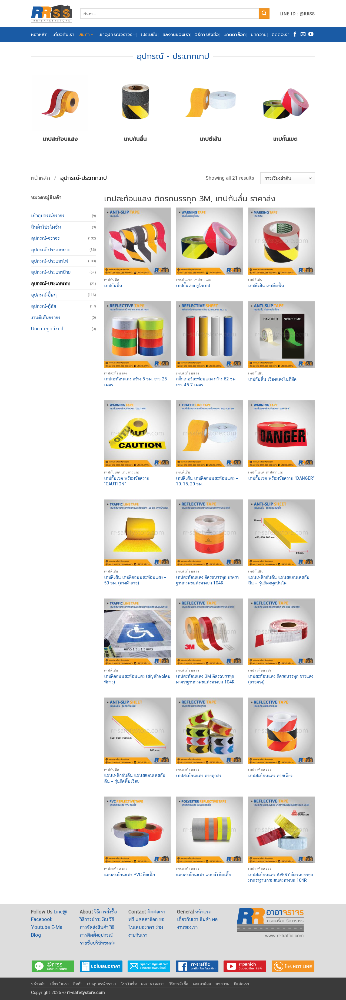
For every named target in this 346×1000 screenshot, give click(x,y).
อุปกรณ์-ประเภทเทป (50, 283)
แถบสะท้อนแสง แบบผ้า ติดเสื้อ (203, 874)
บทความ (259, 34)
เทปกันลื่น (113, 285)
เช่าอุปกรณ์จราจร (115, 34)
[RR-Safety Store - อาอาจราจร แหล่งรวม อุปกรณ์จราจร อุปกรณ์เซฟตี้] (51, 13)
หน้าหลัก (39, 34)
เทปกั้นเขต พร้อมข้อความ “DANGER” (281, 478)
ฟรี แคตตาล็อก (143, 919)
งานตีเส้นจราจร (46, 317)
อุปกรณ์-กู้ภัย (43, 306)
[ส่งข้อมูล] (264, 13)
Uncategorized (47, 328)
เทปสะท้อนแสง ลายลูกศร (198, 775)
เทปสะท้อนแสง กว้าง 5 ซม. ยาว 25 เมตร (135, 381)
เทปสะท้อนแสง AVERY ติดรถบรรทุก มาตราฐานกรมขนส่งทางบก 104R (280, 877)
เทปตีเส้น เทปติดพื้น (266, 285)
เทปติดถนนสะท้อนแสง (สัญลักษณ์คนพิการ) (137, 679)
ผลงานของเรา (176, 34)
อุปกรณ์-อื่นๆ (44, 295)
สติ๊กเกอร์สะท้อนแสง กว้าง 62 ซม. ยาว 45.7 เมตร (206, 381)
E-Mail (58, 927)
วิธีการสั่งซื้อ (207, 34)
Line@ (60, 912)
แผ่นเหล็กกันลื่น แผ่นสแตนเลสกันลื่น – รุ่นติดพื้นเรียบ (134, 778)
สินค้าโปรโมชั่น (46, 227)
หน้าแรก (203, 912)
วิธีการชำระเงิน (94, 919)
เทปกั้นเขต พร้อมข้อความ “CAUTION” (126, 481)
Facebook (41, 919)
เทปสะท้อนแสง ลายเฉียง (270, 775)
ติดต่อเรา (281, 34)
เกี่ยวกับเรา (63, 34)
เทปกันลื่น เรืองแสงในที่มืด (272, 379)
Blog (36, 935)
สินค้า (84, 34)
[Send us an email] (303, 34)
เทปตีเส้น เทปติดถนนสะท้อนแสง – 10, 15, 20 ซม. (207, 481)
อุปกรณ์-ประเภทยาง (50, 249)
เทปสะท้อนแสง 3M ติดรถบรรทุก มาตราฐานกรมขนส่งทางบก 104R (205, 679)
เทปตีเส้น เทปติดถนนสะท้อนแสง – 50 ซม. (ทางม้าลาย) (135, 580)
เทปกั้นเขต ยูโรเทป (193, 285)
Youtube (40, 927)
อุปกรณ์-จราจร (45, 238)
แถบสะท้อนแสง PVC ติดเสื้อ (129, 874)
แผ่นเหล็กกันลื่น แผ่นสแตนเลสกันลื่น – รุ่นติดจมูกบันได (279, 580)
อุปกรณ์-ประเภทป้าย (51, 272)
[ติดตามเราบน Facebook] (294, 34)
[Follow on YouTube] (310, 34)
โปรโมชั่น (149, 34)
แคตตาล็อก (235, 34)
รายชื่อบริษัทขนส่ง (97, 943)
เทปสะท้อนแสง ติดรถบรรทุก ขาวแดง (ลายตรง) (280, 679)
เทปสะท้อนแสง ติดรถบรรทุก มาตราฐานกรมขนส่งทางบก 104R (207, 580)
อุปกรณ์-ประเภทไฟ (49, 261)
